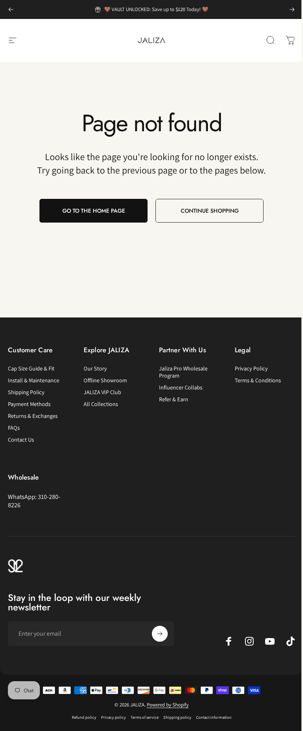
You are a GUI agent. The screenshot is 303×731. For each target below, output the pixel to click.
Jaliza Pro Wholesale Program (183, 372)
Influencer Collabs (180, 387)
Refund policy (84, 717)
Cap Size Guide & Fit (31, 368)
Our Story (95, 368)
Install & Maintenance (33, 380)
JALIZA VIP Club (102, 392)
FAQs (14, 427)
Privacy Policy (251, 368)
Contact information (214, 717)
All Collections (101, 404)
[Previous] (11, 9)
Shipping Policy (26, 392)
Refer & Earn (173, 399)
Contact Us (21, 439)
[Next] (292, 9)
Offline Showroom (105, 380)
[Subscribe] (160, 634)
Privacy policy (113, 717)
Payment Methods (29, 404)
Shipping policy (177, 717)
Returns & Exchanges (33, 415)
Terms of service (145, 717)
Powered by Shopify (168, 704)
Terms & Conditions (258, 380)
